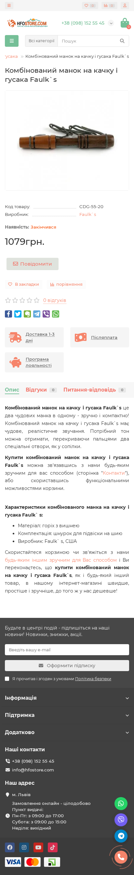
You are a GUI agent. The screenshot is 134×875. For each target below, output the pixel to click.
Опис (12, 390)
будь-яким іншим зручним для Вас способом (61, 560)
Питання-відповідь (93, 390)
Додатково (19, 732)
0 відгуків (54, 300)
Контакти (114, 473)
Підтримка (19, 715)
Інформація (21, 698)
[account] (125, 5)
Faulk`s (87, 214)
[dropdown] (9, 5)
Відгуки (40, 390)
